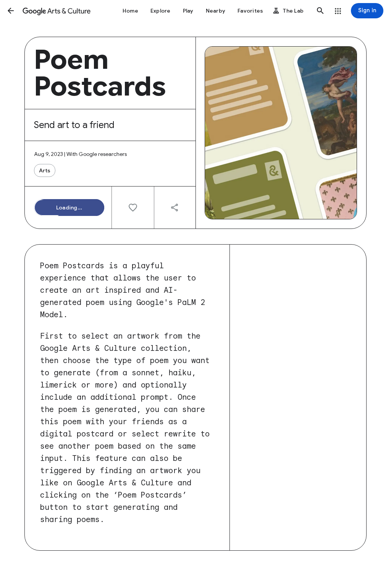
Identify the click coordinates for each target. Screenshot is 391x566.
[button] (11, 11)
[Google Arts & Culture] (56, 10)
